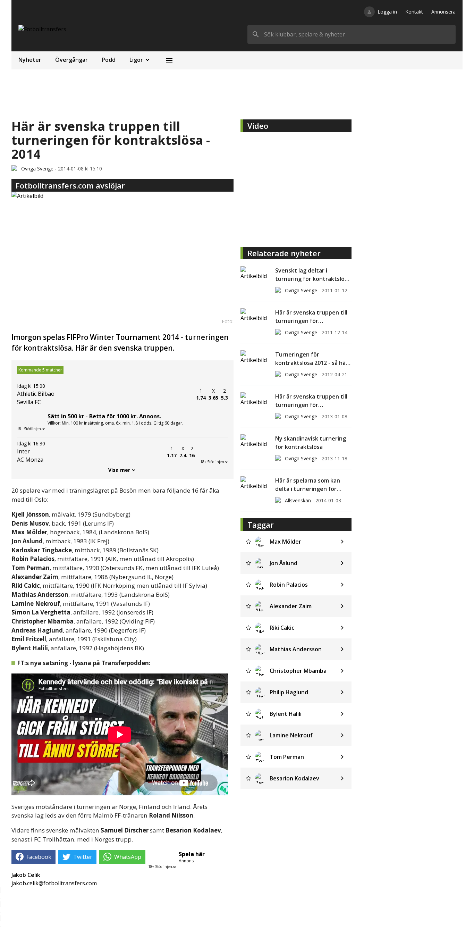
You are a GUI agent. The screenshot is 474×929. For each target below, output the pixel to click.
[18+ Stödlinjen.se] (214, 452)
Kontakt (414, 11)
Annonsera (443, 11)
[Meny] (169, 60)
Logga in (387, 11)
